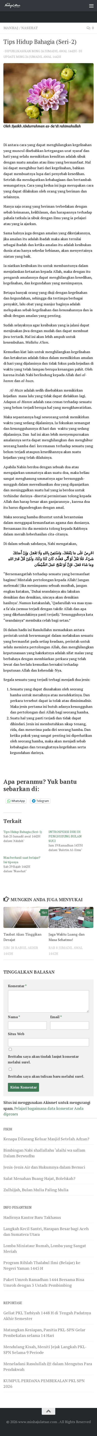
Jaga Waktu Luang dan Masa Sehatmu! (66, 937)
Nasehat (29, 28)
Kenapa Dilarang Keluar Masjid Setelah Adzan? (46, 1138)
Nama (14, 1017)
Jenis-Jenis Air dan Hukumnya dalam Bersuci (44, 1167)
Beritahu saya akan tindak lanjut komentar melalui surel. (43, 1059)
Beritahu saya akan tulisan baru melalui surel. (46, 1076)
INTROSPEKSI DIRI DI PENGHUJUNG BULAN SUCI (65, 836)
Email (56, 1017)
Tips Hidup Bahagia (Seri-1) (22, 832)
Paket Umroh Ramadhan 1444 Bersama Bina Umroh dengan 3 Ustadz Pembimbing (43, 1282)
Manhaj (10, 28)
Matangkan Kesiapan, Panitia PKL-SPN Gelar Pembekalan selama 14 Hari (44, 1332)
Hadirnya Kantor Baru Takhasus (32, 1217)
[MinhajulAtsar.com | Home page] (15, 6)
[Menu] (91, 5)
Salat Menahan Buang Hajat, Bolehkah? (39, 1178)
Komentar (17, 986)
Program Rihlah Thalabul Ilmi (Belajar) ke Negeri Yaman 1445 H (41, 1265)
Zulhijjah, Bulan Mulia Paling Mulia (35, 1189)
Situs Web (16, 1034)
